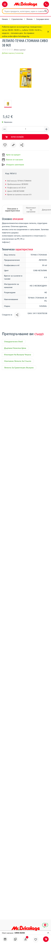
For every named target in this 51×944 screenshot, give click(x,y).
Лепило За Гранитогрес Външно (19, 367)
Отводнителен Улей (13, 341)
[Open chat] (45, 925)
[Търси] (45, 11)
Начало (5, 19)
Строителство (17, 19)
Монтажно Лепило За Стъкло (17, 361)
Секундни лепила (43, 19)
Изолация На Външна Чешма (17, 354)
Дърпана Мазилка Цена (15, 348)
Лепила (29, 19)
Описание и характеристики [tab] (12, 209)
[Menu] (5, 4)
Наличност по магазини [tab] (31, 209)
